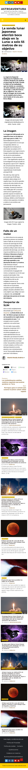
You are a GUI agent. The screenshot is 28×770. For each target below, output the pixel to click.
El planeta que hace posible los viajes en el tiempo (12, 580)
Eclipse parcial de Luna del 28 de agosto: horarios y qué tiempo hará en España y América (13, 542)
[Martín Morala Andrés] (4, 358)
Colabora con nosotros (13, 753)
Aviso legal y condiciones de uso (13, 739)
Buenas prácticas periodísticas (13, 756)
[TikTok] (21, 2)
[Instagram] (12, 2)
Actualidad (18, 417)
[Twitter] (6, 2)
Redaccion (12, 464)
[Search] (25, 20)
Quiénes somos (13, 749)
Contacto (20, 746)
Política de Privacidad (13, 742)
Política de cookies (9, 746)
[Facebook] (9, 2)
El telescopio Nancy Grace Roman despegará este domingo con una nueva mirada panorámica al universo (14, 461)
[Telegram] (18, 2)
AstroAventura (13, 8)
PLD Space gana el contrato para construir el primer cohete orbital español (15, 388)
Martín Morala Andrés (15, 357)
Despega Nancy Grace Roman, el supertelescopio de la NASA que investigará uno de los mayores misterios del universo (12, 421)
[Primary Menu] (2, 20)
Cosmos (4, 578)
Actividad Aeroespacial (8, 25)
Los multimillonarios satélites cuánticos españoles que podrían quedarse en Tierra (13, 381)
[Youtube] (15, 2)
